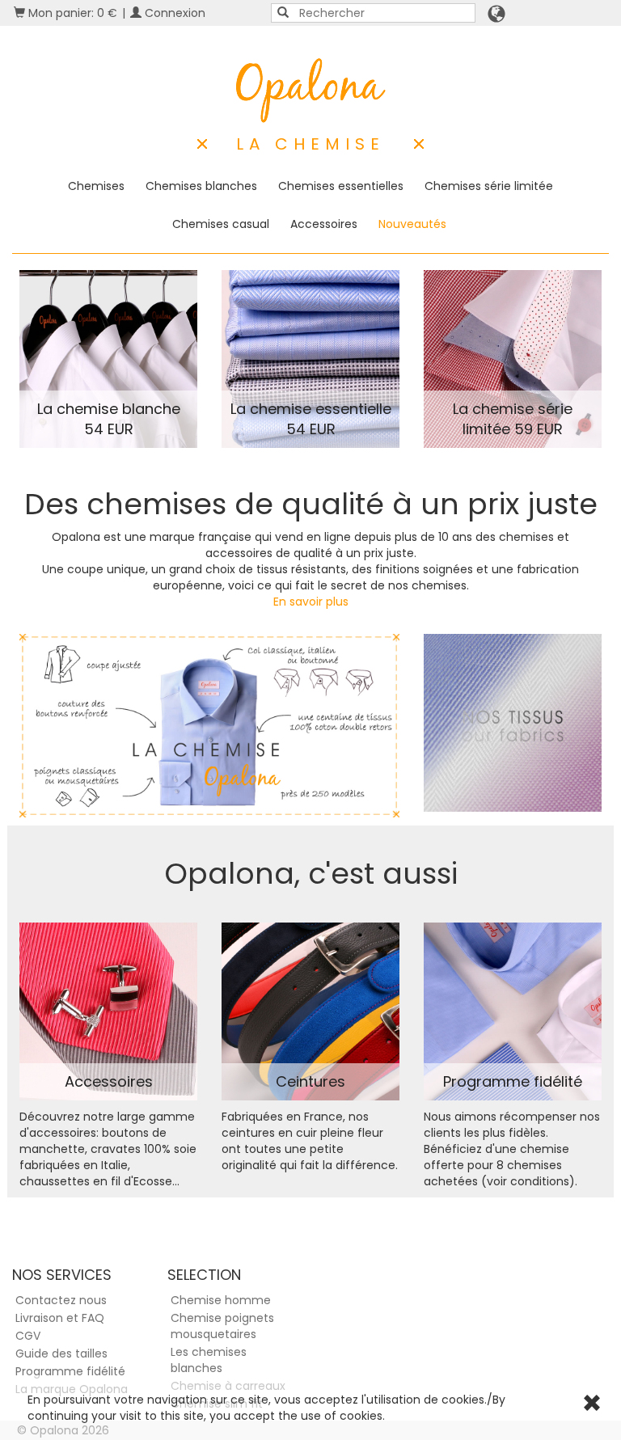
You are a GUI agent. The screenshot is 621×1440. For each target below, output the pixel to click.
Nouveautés (412, 224)
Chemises (96, 186)
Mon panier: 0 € (71, 13)
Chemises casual (220, 224)
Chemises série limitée (489, 186)
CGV (27, 1336)
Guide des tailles (61, 1353)
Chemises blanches (201, 186)
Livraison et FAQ (59, 1318)
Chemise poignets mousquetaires (222, 1326)
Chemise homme (221, 1300)
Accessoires (323, 224)
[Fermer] (592, 1405)
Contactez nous (61, 1300)
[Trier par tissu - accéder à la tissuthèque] (513, 723)
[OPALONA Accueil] (311, 90)
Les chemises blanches (209, 1360)
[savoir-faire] (209, 725)
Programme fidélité (70, 1371)
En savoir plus (311, 601)
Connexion (173, 13)
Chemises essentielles (340, 186)
